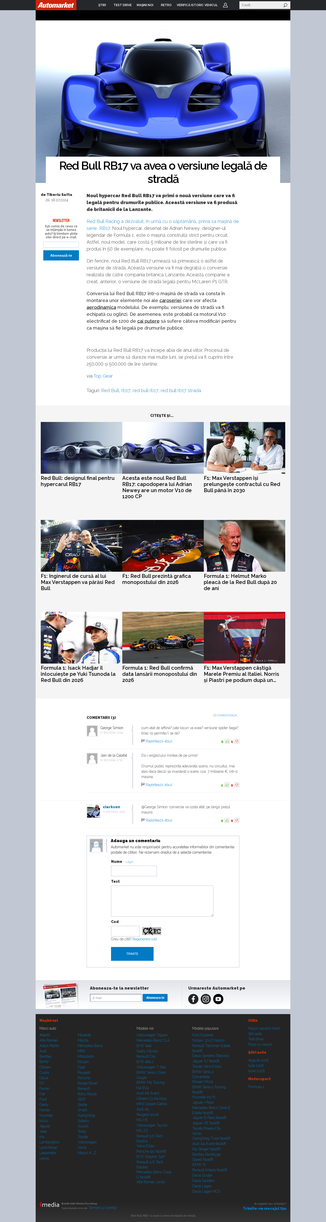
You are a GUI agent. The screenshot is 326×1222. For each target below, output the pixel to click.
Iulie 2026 (256, 1066)
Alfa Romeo (48, 1040)
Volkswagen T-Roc (151, 1067)
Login (225, 5)
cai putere (148, 321)
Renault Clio (146, 1056)
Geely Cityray (147, 1051)
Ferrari (44, 1089)
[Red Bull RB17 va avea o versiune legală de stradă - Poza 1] (163, 102)
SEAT (82, 1099)
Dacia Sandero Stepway (210, 1056)
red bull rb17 (145, 390)
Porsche (84, 1078)
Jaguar (44, 1126)
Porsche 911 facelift (151, 1151)
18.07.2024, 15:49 (113, 732)
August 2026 (258, 1060)
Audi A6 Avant (148, 1093)
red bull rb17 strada (181, 390)
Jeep (43, 1131)
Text (115, 881)
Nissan (83, 1062)
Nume (116, 861)
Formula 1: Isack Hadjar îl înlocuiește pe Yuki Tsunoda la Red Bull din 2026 (78, 674)
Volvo (82, 1147)
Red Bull (110, 390)
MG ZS (142, 1131)
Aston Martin (49, 1046)
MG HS (142, 1120)
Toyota (83, 1137)
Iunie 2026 (256, 1071)
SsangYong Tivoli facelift (211, 1138)
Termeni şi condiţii (102, 1208)
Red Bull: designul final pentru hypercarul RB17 (78, 481)
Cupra (44, 1072)
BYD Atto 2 (145, 1062)
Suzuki (83, 1126)
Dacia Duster (202, 1175)
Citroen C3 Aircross (152, 1098)
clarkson (111, 807)
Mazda (83, 1040)
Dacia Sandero (203, 1181)
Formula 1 (256, 1087)
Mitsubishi (86, 1056)
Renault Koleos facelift (209, 1170)
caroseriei (170, 300)
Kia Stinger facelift (206, 1149)
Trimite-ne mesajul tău (265, 1208)
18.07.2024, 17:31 (112, 760)
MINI (81, 1051)
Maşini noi (48, 1020)
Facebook (193, 999)
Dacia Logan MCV (206, 1191)
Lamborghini (49, 1142)
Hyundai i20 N (203, 1097)
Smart (82, 1110)
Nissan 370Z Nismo (208, 1040)
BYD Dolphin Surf (151, 1157)
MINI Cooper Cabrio (152, 1104)
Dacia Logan (202, 1186)
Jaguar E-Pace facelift (209, 1118)
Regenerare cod (144, 939)
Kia (41, 1137)
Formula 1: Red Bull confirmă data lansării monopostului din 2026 (159, 674)
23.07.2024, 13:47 (115, 811)
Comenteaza (227, 715)
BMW (44, 1062)
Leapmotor (47, 1153)
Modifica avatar (96, 846)
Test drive (255, 1039)
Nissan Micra (202, 1082)
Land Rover (48, 1147)
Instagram (206, 999)
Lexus (44, 1158)
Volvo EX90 (146, 1146)
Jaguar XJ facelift (205, 1061)
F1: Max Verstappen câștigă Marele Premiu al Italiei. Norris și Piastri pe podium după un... (241, 674)
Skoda (82, 1105)
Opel (81, 1067)
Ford (43, 1099)
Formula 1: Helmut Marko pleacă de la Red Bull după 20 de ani (240, 582)
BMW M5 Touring (151, 1082)
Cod (115, 922)
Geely (44, 1105)
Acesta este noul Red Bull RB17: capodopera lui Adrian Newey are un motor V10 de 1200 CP (157, 487)
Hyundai (46, 1115)
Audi (43, 1051)
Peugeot (84, 1072)
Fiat (42, 1094)
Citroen (44, 1067)
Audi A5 (143, 1109)
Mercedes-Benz (90, 1046)
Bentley (45, 1056)
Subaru (83, 1121)
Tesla (82, 1131)
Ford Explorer (202, 1035)
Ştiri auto (255, 1034)
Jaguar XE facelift (206, 1123)
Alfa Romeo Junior (151, 1182)
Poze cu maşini (260, 1044)
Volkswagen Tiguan (152, 1035)
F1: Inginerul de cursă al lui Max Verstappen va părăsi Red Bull (78, 582)
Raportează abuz (159, 741)
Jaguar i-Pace (203, 1102)
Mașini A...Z (87, 1153)
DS (41, 1083)
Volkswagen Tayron (152, 1125)
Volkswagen (87, 1142)
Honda (44, 1110)
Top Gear (103, 376)
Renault (84, 1089)
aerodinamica (101, 307)
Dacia (43, 1078)
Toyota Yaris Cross (206, 1066)
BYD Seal (144, 1046)
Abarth (44, 1035)
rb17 (125, 390)
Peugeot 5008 (148, 1115)
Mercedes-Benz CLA (153, 1040)
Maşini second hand (264, 1028)
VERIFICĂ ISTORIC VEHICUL (197, 5)
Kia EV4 (143, 1088)
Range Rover (88, 1083)
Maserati (84, 1035)
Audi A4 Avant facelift (209, 1144)
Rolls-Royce (87, 1094)
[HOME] (56, 5)
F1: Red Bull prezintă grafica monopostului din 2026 (156, 579)
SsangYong (86, 1115)
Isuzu (43, 1121)
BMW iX (199, 1165)
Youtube (218, 999)
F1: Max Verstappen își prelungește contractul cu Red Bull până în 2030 (242, 484)
